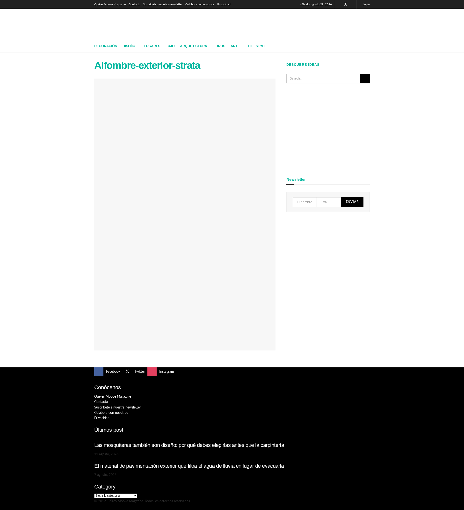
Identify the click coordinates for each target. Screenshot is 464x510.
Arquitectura (193, 46)
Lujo (170, 46)
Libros (218, 46)
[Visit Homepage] (129, 24)
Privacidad (224, 4)
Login (366, 4)
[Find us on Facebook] (339, 4)
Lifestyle (257, 46)
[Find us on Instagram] (352, 4)
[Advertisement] (282, 23)
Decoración (105, 46)
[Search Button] (368, 46)
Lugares (152, 46)
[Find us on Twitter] (345, 4)
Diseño (129, 46)
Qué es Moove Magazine (110, 4)
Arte (235, 46)
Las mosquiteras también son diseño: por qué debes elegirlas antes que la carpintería (189, 445)
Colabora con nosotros (199, 4)
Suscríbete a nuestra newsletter (162, 4)
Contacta (134, 4)
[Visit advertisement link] (328, 129)
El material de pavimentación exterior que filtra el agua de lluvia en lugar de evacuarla (189, 466)
